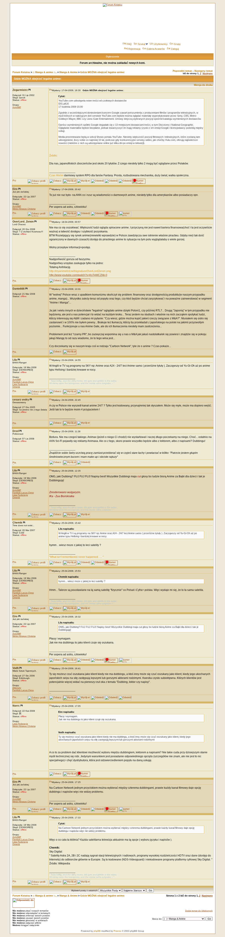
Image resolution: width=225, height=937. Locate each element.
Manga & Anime (68, 72)
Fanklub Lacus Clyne (23, 382)
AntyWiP (17, 107)
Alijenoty (17, 688)
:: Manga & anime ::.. (45, 72)
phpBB (97, 931)
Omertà (16, 387)
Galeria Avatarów (156, 49)
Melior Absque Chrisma (24, 209)
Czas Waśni (56, 175)
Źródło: (53, 155)
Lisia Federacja (20, 384)
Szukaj (141, 44)
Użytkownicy (161, 44)
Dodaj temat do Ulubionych (199, 910)
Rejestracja (134, 49)
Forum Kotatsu (21, 72)
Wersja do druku (203, 85)
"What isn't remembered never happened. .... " (76, 557)
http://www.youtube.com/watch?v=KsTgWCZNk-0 (78, 275)
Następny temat (203, 71)
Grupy (177, 44)
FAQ (129, 44)
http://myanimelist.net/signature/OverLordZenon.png (80, 271)
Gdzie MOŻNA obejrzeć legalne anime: (102, 72)
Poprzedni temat (182, 71)
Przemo (117, 931)
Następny (208, 73)
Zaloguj (175, 49)
